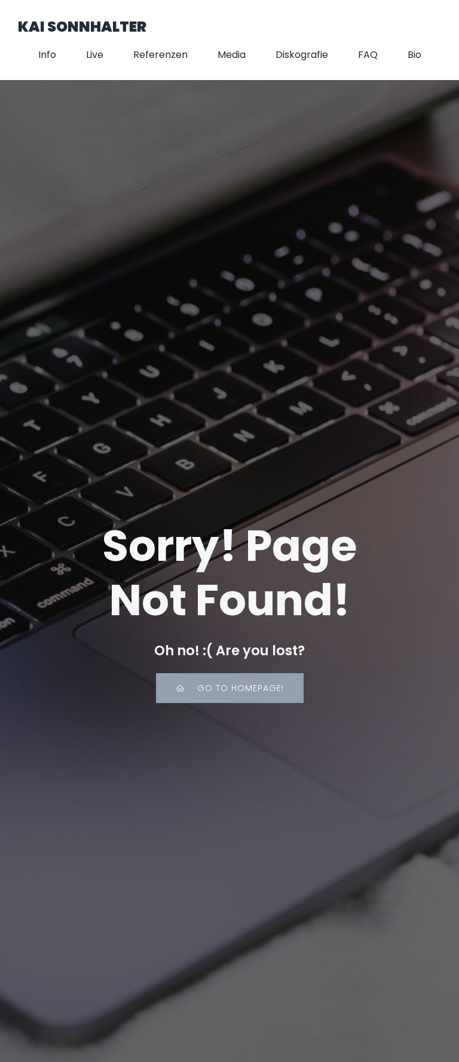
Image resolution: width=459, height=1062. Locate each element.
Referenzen (160, 55)
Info (47, 55)
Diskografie (302, 55)
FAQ (368, 55)
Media (232, 55)
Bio (414, 55)
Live (94, 55)
